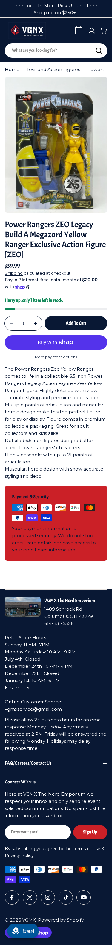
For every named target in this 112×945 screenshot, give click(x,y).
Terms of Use (86, 848)
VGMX (29, 920)
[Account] (91, 30)
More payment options (56, 357)
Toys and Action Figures (53, 69)
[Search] (98, 50)
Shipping (14, 273)
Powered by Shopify (61, 920)
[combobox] (56, 50)
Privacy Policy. (20, 855)
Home (12, 69)
